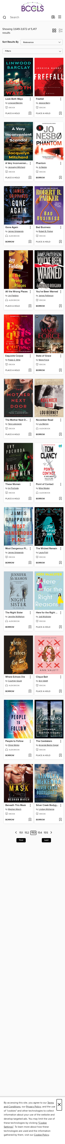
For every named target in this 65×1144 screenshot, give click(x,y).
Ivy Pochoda (13, 488)
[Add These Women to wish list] (30, 499)
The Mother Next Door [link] (17, 420)
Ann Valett (43, 681)
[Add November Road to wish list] (60, 435)
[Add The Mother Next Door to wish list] (30, 435)
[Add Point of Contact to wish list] (60, 499)
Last (46, 840)
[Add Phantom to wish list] (60, 178)
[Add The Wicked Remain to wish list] (60, 563)
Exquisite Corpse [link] (14, 356)
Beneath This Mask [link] (15, 805)
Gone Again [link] (11, 227)
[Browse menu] (60, 17)
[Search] (4, 17)
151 (21, 832)
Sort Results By (10, 41)
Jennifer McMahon (16, 616)
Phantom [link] (41, 163)
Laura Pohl (43, 552)
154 (40, 832)
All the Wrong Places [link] (16, 291)
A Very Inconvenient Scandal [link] (17, 163)
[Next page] (51, 833)
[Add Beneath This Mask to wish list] (30, 820)
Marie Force (44, 360)
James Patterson (46, 295)
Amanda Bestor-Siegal (49, 745)
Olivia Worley (13, 745)
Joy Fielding (13, 295)
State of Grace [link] (43, 356)
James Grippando (16, 231)
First (21, 840)
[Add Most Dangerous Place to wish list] (30, 563)
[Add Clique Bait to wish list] (60, 691)
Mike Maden (44, 488)
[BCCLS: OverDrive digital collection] (32, 7)
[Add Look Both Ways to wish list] (30, 114)
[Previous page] (16, 833)
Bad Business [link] (43, 227)
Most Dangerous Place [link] (17, 548)
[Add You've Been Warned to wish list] (60, 306)
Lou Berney (44, 424)
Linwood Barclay (15, 103)
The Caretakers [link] (44, 741)
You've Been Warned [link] (47, 291)
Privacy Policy (33, 1106)
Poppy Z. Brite (14, 360)
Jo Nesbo (43, 167)
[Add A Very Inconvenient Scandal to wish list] (30, 178)
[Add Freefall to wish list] (60, 114)
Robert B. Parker (46, 231)
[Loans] (53, 17)
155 (46, 832)
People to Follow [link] (14, 741)
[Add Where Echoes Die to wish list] (30, 691)
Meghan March (14, 809)
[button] (54, 31)
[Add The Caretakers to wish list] (60, 756)
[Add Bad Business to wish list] (60, 242)
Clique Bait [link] (42, 677)
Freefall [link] (40, 99)
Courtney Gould (15, 681)
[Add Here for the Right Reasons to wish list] (60, 627)
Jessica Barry (44, 103)
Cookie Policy (41, 1134)
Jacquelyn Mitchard (16, 167)
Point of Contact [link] (44, 484)
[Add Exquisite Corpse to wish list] (30, 370)
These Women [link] (13, 484)
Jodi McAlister (45, 616)
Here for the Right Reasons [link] (47, 612)
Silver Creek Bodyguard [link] (47, 805)
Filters (8, 51)
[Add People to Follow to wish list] (30, 756)
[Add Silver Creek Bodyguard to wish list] (60, 820)
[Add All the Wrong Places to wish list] (30, 306)
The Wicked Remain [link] (46, 548)
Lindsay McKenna (46, 809)
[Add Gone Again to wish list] (30, 242)
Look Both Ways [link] (14, 99)
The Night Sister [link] (14, 612)
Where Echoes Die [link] (15, 677)
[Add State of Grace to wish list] (60, 370)
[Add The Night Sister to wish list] (30, 627)
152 (27, 832)
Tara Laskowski (15, 424)
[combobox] (26, 17)
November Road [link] (44, 420)
